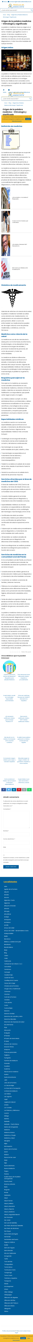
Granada (7, 1063)
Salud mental (8, 1201)
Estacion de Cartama (10, 1044)
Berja (5, 950)
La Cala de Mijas (9, 1085)
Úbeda (6, 1284)
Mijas (5, 1143)
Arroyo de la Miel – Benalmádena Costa (16, 931)
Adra (5, 886)
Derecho (7, 1011)
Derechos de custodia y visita (13, 1016)
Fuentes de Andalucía (11, 1060)
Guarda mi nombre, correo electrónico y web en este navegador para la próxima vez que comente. (16, 860)
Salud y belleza (8, 1203)
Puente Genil (8, 1181)
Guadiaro (7, 1066)
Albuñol (6, 892)
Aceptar (23, 1338)
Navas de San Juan (10, 1157)
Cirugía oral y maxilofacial (12, 989)
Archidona (7, 922)
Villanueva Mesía (9, 1306)
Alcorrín (6, 897)
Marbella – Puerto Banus (11, 1124)
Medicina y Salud (9, 1138)
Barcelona (7, 939)
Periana (6, 1174)
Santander (7, 1237)
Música (6, 1154)
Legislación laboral (9, 1102)
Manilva (6, 1119)
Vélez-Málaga (8, 1292)
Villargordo (7, 1308)
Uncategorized (8, 1286)
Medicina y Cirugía (10, 1135)
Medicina (7, 1130)
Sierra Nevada (8, 1250)
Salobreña (7, 1195)
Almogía (6, 911)
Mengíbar (7, 1141)
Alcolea (6, 895)
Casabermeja (8, 975)
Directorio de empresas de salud (14, 1022)
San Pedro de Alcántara (11, 1228)
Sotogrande (7, 1256)
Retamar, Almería (9, 1184)
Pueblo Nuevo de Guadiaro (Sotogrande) (12, 1177)
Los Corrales (8, 1107)
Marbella (6, 1121)
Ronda (6, 1192)
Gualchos (7, 1069)
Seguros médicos (9, 1242)
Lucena (6, 1113)
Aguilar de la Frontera (10, 889)
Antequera (7, 919)
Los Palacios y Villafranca (11, 1110)
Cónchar (7, 994)
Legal (5, 1099)
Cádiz (6, 958)
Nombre (6, 831)
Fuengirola (7, 1058)
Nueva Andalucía (9, 1168)
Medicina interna (9, 1132)
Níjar (5, 1163)
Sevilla (6, 1245)
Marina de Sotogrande (11, 1127)
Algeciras (7, 903)
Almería (6, 908)
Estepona (7, 1049)
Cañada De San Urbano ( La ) (13, 964)
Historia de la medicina (11, 1072)
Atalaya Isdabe (8, 933)
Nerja (5, 1160)
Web (4, 847)
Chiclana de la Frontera (11, 986)
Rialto (6, 1187)
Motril (6, 1152)
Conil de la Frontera (10, 997)
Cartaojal (7, 972)
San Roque (7, 1231)
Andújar (6, 917)
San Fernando (8, 1217)
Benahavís (7, 944)
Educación (7, 1030)
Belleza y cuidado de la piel (12, 942)
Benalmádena (8, 947)
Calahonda (7, 961)
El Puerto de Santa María (11, 1038)
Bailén (6, 936)
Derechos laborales (10, 1019)
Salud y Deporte (9, 1209)
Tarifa (6, 1259)
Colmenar (7, 991)
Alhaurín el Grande (10, 906)
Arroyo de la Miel (9, 928)
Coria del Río (8, 1002)
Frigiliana (7, 1055)
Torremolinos (8, 1267)
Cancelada (7, 966)
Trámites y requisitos (10, 1278)
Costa (6, 1005)
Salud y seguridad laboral (12, 1214)
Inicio (5, 2)
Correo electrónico (9, 839)
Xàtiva (6, 1311)
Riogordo (7, 1190)
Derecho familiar (9, 1013)
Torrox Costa (8, 1275)
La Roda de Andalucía (10, 1091)
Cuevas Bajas (8, 1008)
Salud (6, 1198)
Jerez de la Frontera (10, 1083)
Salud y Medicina (9, 1212)
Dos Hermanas (8, 1025)
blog (8, 14)
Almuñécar (7, 914)
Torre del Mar (8, 1261)
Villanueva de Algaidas (11, 1297)
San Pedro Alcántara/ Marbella (13, 1225)
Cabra (6, 955)
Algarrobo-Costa (9, 900)
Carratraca (7, 969)
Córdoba (7, 1000)
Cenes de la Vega (9, 983)
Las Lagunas (8, 1096)
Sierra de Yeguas (9, 1248)
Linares (6, 1105)
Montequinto (8, 1146)
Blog (5, 953)
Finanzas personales (10, 1052)
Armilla (6, 925)
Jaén (5, 1080)
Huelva (6, 1074)
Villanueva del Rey (9, 1300)
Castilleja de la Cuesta (11, 980)
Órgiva (6, 1171)
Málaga (6, 1116)
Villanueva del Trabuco (11, 1303)
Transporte (7, 1281)
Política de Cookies (21, 1331)
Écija (5, 1027)
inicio (4, 14)
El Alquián (7, 1033)
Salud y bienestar (9, 1206)
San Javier (7, 1220)
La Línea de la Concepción (12, 1088)
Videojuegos (8, 1295)
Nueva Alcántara (9, 1166)
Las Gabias (7, 1094)
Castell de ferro (9, 978)
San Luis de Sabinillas (10, 1223)
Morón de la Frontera (10, 1149)
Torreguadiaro (8, 1264)
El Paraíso (7, 1036)
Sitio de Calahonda (10, 1253)
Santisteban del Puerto (11, 1239)
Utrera (6, 1289)
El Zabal (6, 1041)
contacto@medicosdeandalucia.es (20, 2)
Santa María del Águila (11, 1234)
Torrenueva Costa (9, 1270)
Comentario (7, 809)
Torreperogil (8, 1272)
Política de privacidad (8, 1331)
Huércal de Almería (10, 1077)
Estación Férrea (9, 1047)
